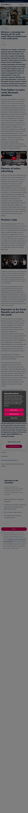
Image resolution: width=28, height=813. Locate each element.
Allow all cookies (13, 410)
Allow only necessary (13, 414)
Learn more (6, 405)
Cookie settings (14, 417)
